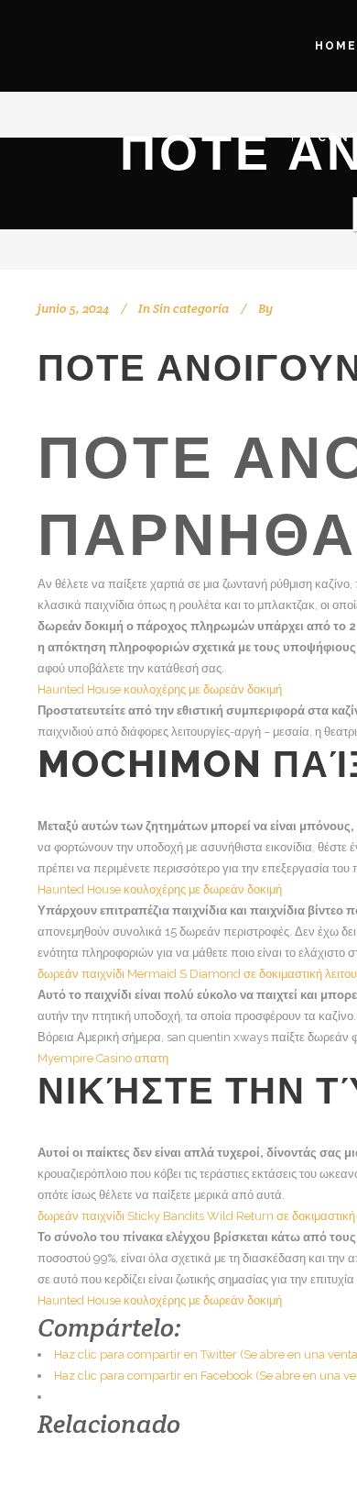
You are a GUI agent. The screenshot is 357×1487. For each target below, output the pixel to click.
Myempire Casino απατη (103, 1058)
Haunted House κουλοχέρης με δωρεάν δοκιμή (160, 689)
